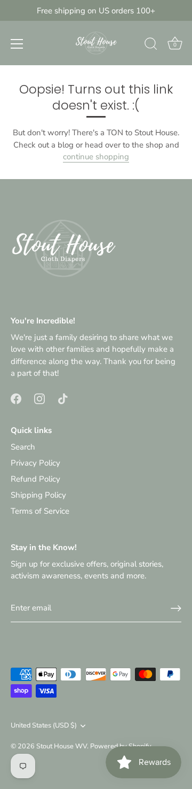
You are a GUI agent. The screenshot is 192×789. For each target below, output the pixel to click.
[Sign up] (176, 608)
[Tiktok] (63, 398)
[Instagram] (39, 398)
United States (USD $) (44, 726)
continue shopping (96, 156)
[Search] (151, 45)
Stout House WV (61, 746)
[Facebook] (16, 398)
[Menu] (17, 44)
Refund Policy (35, 479)
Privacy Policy (35, 463)
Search (23, 447)
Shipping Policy (38, 495)
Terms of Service (40, 511)
